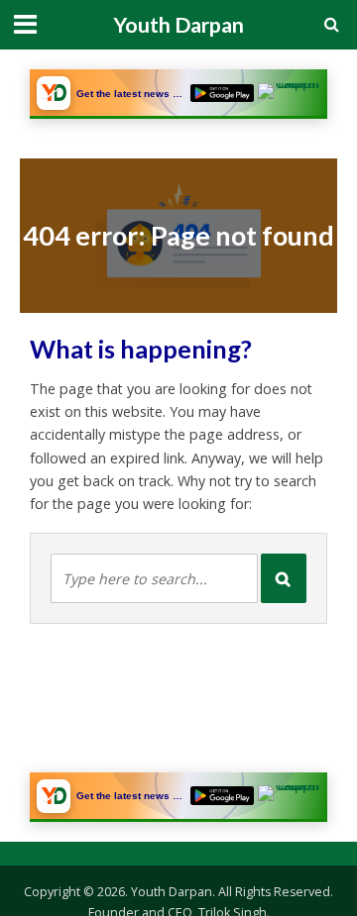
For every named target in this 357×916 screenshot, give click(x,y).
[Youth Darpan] (53, 93)
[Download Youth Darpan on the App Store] (289, 93)
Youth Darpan (178, 25)
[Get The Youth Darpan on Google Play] (222, 93)
